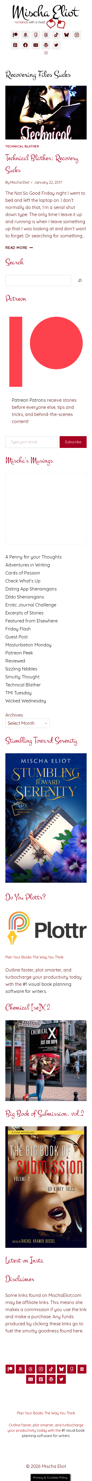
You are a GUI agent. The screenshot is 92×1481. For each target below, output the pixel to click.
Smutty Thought (22, 677)
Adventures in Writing (27, 565)
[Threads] (46, 34)
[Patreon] (15, 34)
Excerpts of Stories (24, 613)
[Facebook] (25, 45)
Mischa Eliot (19, 182)
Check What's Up (22, 581)
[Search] (80, 280)
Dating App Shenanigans (31, 589)
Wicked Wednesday (25, 701)
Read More (19, 247)
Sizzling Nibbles (21, 669)
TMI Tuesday (18, 693)
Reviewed (15, 661)
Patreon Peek (19, 653)
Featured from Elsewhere (31, 621)
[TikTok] (56, 34)
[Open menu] (46, 53)
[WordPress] (46, 45)
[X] (56, 45)
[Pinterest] (15, 45)
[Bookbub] (81, 1369)
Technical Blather (22, 146)
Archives (14, 715)
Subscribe (73, 442)
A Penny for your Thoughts (33, 557)
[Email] (35, 45)
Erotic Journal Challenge (30, 605)
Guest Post (16, 637)
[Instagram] (76, 34)
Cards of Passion (22, 573)
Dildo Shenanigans (24, 597)
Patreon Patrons (29, 400)
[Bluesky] (66, 34)
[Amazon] (25, 34)
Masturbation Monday (28, 645)
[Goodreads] (35, 34)
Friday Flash (18, 629)
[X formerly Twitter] (61, 1379)
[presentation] (46, 113)
